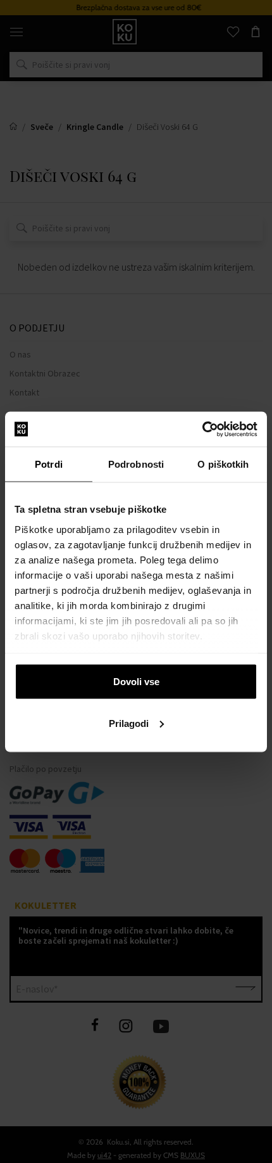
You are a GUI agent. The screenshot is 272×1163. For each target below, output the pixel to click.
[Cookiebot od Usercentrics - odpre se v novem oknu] (202, 429)
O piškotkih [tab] (223, 464)
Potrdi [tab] (49, 464)
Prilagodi (129, 722)
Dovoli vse (136, 681)
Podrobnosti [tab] (136, 464)
